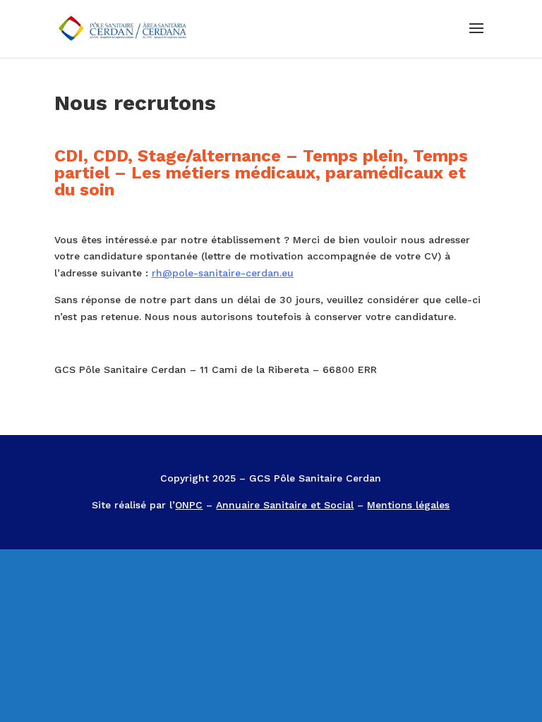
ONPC (189, 504)
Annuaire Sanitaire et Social (285, 504)
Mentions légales (408, 504)
